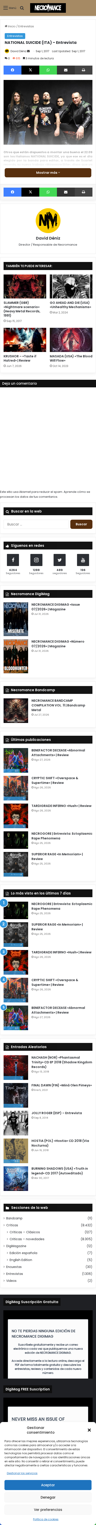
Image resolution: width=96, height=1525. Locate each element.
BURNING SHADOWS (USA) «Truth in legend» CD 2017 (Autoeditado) (59, 1170)
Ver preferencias (48, 1509)
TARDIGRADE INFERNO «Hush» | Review (61, 806)
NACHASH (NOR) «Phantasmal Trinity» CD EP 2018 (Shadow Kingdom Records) (61, 1062)
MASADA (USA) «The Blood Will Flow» (71, 358)
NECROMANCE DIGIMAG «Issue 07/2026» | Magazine (55, 606)
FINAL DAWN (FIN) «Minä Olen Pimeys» (61, 1085)
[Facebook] (12, 70)
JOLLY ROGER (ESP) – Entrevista (56, 1113)
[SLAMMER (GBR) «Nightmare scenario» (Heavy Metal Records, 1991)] (25, 287)
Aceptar (48, 1485)
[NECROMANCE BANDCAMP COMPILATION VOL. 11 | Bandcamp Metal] (16, 710)
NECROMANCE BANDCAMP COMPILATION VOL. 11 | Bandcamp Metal (58, 705)
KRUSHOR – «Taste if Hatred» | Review (20, 358)
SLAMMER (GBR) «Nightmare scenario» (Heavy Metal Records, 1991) (22, 309)
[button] (89, 1430)
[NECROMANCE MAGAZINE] (48, 8)
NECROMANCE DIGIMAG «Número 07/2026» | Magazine (57, 643)
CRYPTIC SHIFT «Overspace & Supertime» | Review (54, 780)
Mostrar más (47, 172)
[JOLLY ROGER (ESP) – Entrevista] (16, 1123)
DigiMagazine (16, 1246)
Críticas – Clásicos (25, 1232)
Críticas (12, 1225)
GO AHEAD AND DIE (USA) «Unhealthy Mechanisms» (70, 304)
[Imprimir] (83, 70)
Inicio (11, 26)
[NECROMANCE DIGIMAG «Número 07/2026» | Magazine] (16, 656)
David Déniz (18, 51)
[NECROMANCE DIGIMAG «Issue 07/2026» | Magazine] (16, 619)
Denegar (48, 1497)
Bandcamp (14, 1218)
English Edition (21, 1260)
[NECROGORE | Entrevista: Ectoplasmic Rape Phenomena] (16, 840)
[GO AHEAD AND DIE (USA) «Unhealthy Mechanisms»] (71, 287)
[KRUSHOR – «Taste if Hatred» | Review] (25, 340)
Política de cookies (45, 1519)
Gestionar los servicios (22, 1473)
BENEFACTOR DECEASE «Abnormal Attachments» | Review (58, 752)
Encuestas (14, 1267)
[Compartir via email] (66, 70)
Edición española (23, 1253)
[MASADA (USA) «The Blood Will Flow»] (71, 340)
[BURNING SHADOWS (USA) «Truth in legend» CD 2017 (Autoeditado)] (16, 1178)
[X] (30, 70)
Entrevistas (26, 26)
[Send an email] (28, 51)
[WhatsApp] (48, 70)
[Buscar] (22, 10)
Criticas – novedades (27, 1239)
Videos (11, 1281)
